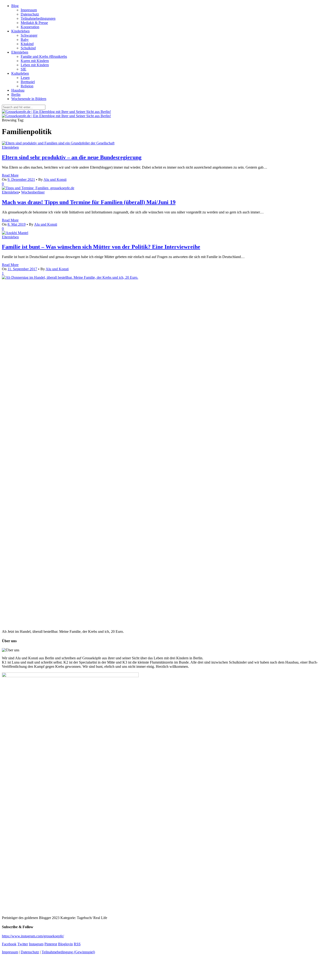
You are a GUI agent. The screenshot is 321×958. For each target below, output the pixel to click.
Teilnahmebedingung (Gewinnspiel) (68, 952)
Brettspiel (28, 82)
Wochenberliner (33, 192)
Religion (27, 86)
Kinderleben (20, 31)
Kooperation (30, 27)
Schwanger (29, 35)
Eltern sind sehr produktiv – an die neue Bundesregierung (71, 157)
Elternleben (19, 52)
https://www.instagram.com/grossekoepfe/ (33, 936)
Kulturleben (20, 73)
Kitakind (27, 44)
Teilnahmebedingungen (38, 18)
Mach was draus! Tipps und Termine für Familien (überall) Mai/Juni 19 (89, 202)
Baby (25, 40)
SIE (23, 69)
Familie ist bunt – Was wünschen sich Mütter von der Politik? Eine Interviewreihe (101, 247)
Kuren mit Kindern (35, 61)
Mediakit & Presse (34, 23)
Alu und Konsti (55, 180)
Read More (10, 175)
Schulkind (28, 48)
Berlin (15, 95)
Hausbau (17, 90)
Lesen (25, 78)
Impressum (29, 10)
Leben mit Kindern (35, 65)
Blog (15, 6)
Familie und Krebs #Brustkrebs (44, 56)
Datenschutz (30, 14)
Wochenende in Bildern (28, 99)
